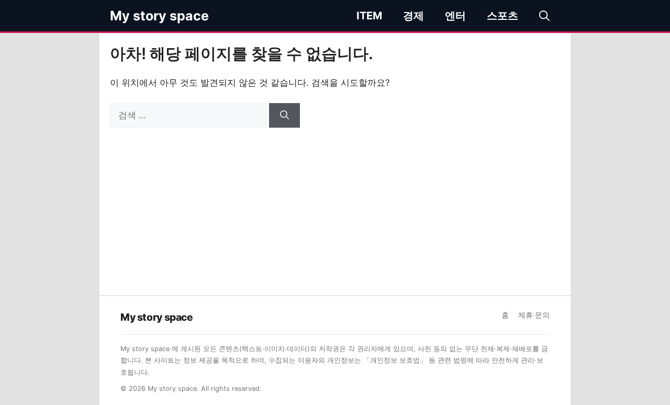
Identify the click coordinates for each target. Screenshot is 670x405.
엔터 (455, 15)
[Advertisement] (335, 206)
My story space (159, 16)
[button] (544, 15)
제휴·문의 (534, 315)
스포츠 (502, 15)
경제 (413, 15)
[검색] (284, 115)
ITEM (369, 15)
